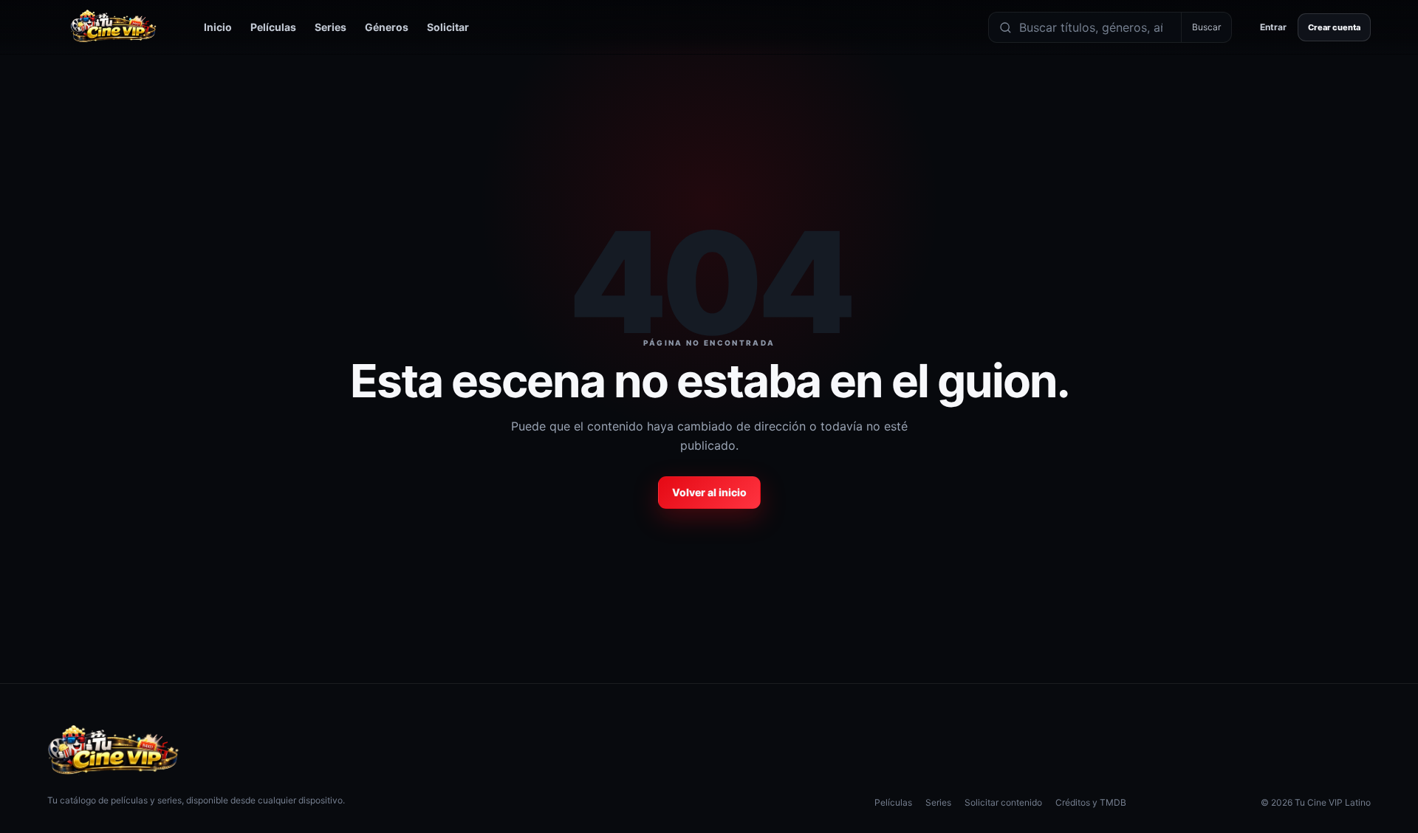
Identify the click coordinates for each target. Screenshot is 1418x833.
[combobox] (1096, 27)
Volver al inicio (709, 492)
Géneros (386, 27)
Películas (273, 27)
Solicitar (448, 27)
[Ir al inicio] (113, 27)
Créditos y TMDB (1090, 802)
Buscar (1206, 26)
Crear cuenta (1334, 27)
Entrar (1273, 26)
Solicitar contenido (1003, 802)
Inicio (218, 27)
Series (330, 27)
